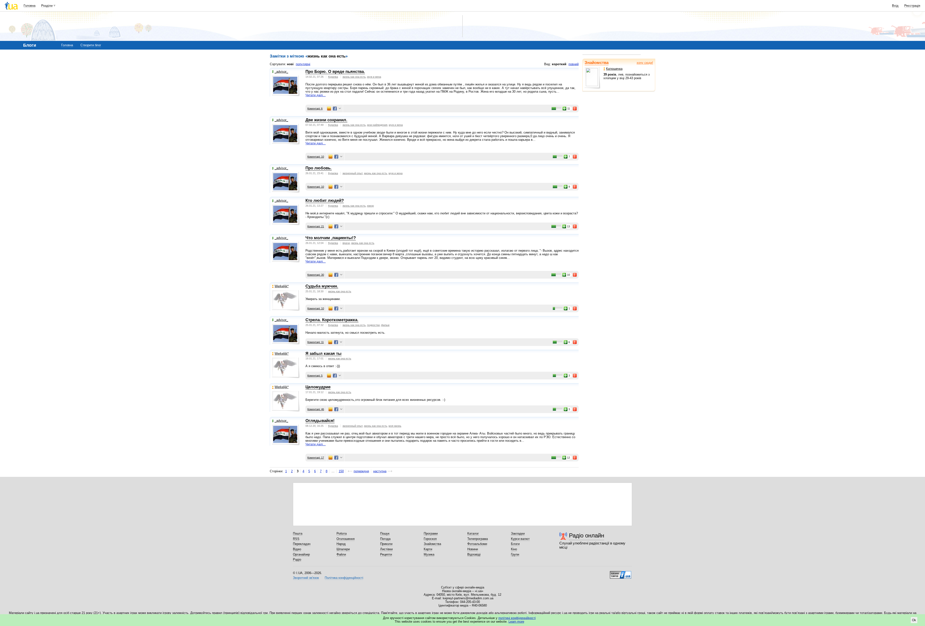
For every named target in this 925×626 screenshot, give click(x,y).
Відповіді (474, 554)
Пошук (385, 533)
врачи (346, 243)
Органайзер (301, 554)
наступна (379, 471)
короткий (559, 64)
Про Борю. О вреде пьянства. (335, 71)
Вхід (895, 5)
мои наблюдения (377, 124)
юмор (370, 205)
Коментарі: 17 (315, 457)
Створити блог (90, 45)
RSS (296, 539)
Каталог (473, 533)
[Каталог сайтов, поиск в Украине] (620, 573)
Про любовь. (318, 168)
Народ (341, 544)
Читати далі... (315, 95)
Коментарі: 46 (315, 409)
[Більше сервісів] (340, 109)
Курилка (333, 76)
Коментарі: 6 (315, 108)
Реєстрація (912, 5)
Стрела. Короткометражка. (331, 320)
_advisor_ (281, 71)
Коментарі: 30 (315, 274)
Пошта (297, 533)
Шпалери (343, 549)
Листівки (386, 549)
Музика (429, 554)
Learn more (516, 621)
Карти (428, 549)
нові (290, 64)
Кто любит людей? (324, 200)
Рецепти (386, 554)
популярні (303, 64)
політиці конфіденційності (517, 618)
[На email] (329, 108)
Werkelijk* (282, 286)
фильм (385, 325)
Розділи (47, 5)
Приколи (386, 544)
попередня (361, 471)
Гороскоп (430, 539)
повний (573, 64)
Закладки (518, 533)
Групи (515, 554)
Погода (385, 539)
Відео (297, 549)
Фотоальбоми (477, 544)
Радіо (297, 559)
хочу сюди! (645, 62)
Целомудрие (317, 387)
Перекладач (302, 544)
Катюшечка (614, 68)
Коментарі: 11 (315, 342)
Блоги (515, 544)
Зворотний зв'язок (306, 578)
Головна (29, 5)
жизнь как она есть (354, 76)
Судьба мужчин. (321, 286)
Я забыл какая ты (323, 353)
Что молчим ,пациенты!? (330, 238)
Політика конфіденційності (344, 578)
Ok (914, 620)
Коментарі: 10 (315, 156)
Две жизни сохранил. (326, 120)
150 (341, 471)
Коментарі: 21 (315, 226)
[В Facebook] (335, 108)
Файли (341, 554)
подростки (373, 325)
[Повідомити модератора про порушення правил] (575, 108)
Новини (472, 549)
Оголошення (346, 539)
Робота (342, 533)
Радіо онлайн (586, 535)
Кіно (514, 549)
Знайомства (596, 62)
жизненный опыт (353, 173)
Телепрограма (477, 539)
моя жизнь (395, 425)
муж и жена (374, 76)
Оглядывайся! (320, 420)
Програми (431, 533)
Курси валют (520, 539)
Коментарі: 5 (315, 375)
